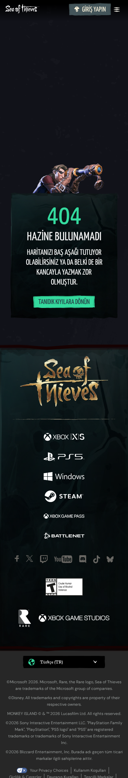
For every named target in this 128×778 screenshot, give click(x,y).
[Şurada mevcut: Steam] (64, 497)
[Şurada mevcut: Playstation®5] (64, 457)
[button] (64, 662)
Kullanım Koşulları (90, 770)
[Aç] (117, 9)
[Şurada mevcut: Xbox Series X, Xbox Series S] (64, 437)
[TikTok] (97, 559)
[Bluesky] (110, 559)
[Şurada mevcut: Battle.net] (64, 536)
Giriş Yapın (94, 10)
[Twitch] (43, 559)
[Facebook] (17, 558)
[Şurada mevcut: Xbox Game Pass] (64, 517)
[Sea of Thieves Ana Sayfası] (35, 9)
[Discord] (82, 559)
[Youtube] (63, 559)
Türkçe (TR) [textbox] (51, 662)
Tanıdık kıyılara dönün (64, 302)
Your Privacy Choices (49, 770)
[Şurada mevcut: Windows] (64, 477)
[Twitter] (29, 558)
